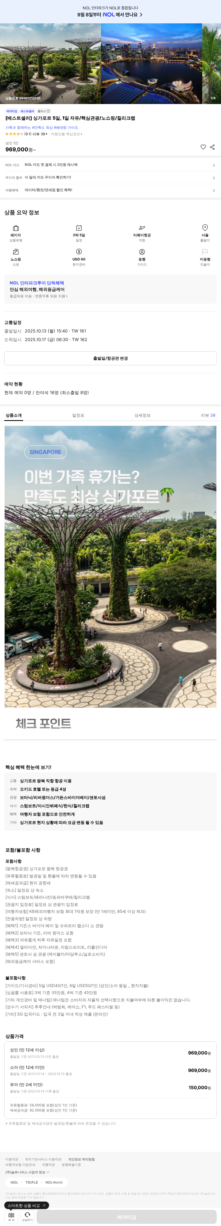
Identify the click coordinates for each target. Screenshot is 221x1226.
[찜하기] (203, 147)
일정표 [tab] (78, 415)
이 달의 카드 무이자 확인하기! (48, 177)
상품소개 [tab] (14, 415)
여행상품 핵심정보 (65, 134)
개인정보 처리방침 (81, 1159)
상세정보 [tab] (142, 415)
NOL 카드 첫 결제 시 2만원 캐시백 (51, 164)
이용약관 (11, 1159)
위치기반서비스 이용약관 (43, 1159)
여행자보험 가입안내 (20, 1165)
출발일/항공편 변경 (110, 358)
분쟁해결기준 (71, 1165)
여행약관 (48, 1165)
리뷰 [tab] (208, 415)
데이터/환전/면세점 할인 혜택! (48, 190)
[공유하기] (212, 147)
